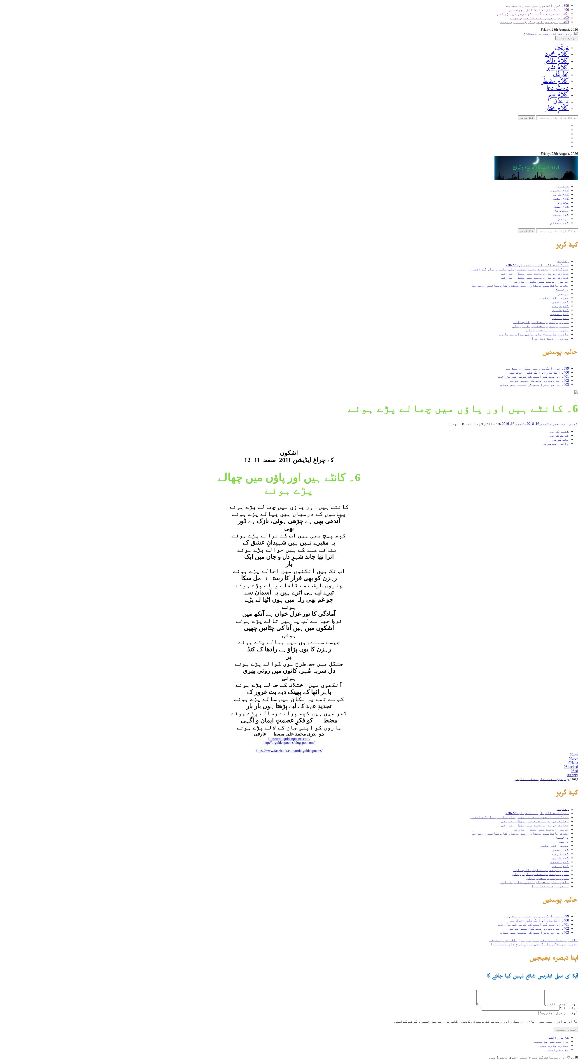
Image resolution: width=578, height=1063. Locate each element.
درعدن (561, 101)
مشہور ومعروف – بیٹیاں (547, 330)
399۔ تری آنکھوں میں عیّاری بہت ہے (537, 5)
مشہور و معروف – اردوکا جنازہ (541, 322)
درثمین (562, 47)
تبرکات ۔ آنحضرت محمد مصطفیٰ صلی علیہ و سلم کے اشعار (519, 269)
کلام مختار (557, 108)
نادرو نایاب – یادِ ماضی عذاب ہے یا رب (534, 334)
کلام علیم (558, 95)
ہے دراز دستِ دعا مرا (550, 338)
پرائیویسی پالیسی (551, 1041)
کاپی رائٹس (558, 1037)
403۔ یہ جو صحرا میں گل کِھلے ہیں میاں (534, 22)
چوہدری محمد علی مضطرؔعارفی (541, 281)
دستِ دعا (558, 88)
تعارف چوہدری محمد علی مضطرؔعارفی (535, 273)
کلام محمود (557, 54)
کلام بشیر (558, 68)
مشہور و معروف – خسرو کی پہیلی (540, 326)
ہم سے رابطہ (558, 1049)
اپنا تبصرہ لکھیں (561, 1004)
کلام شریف (560, 306)
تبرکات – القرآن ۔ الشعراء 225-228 (537, 265)
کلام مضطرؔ (555, 81)
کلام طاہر (557, 61)
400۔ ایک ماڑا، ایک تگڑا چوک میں (538, 10)
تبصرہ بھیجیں (565, 424)
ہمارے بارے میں (554, 1045)
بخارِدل (561, 74)
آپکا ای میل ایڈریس (559, 1013)
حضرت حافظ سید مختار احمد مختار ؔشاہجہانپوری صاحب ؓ (520, 285)
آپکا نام (568, 1008)
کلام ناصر (560, 318)
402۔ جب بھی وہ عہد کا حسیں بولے (539, 18)
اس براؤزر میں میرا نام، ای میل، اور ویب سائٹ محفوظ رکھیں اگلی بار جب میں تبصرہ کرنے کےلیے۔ (483, 1021)
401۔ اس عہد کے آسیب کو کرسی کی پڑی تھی (533, 14)
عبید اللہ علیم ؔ (554, 298)
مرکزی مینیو (566, 38)
